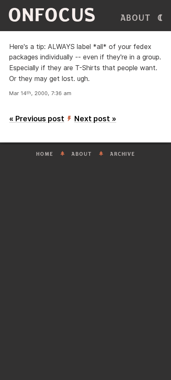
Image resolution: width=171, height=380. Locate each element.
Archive (122, 154)
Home (45, 154)
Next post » (95, 118)
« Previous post (36, 118)
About (135, 18)
